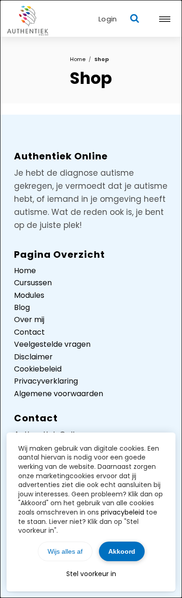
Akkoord (121, 551)
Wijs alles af (65, 551)
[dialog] (91, 299)
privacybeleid (122, 512)
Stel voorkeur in (91, 573)
